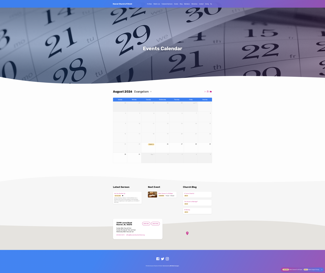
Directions (155, 223)
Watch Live (156, 4)
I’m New (149, 4)
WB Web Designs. (174, 265)
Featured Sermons (167, 4)
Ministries (194, 4)
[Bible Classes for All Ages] (152, 194)
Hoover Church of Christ (122, 4)
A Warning (187, 210)
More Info (146, 223)
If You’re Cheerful (189, 193)
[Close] (321, 269)
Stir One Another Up (119, 193)
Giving (207, 4)
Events (176, 4)
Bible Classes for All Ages (165, 193)
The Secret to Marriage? (191, 201)
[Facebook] (158, 259)
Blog (181, 4)
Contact (201, 4)
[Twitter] (162, 259)
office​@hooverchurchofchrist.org (135, 235)
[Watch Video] (122, 196)
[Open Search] (211, 4)
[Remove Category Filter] (151, 92)
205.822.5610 (120, 235)
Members (187, 4)
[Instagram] (167, 259)
